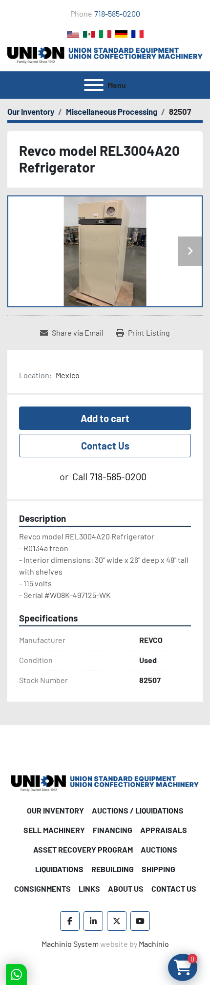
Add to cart (105, 418)
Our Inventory (55, 810)
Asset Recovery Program (83, 849)
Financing (112, 830)
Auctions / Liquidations (138, 810)
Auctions (159, 849)
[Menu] (94, 85)
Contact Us (105, 445)
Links (89, 888)
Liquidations (59, 869)
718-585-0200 (117, 13)
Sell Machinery (54, 830)
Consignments (42, 888)
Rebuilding (112, 869)
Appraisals (163, 830)
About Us (126, 888)
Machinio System (70, 943)
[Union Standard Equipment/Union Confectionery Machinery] (105, 782)
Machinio (154, 943)
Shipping (158, 869)
